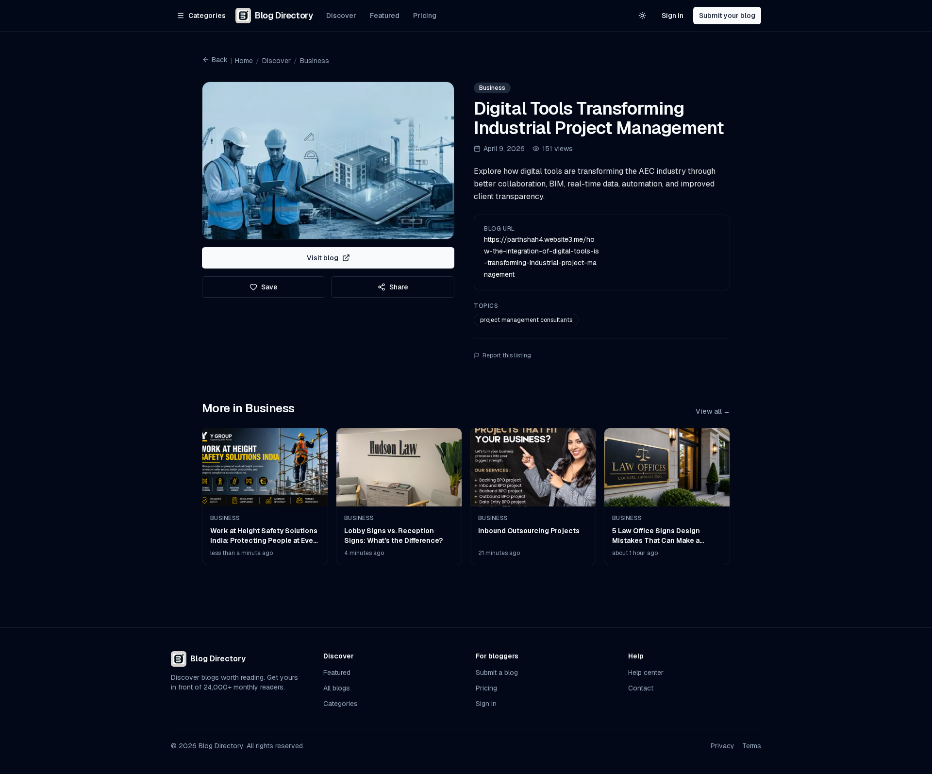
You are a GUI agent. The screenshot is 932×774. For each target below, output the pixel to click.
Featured (384, 15)
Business (314, 60)
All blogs (336, 688)
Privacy (722, 745)
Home (244, 60)
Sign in (672, 15)
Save (269, 287)
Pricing (424, 15)
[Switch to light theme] (642, 15)
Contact (640, 688)
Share (398, 287)
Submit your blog (727, 15)
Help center (646, 672)
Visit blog (322, 257)
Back (220, 59)
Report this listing (507, 355)
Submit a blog (497, 672)
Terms (751, 745)
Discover (341, 15)
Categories (340, 703)
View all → (713, 411)
